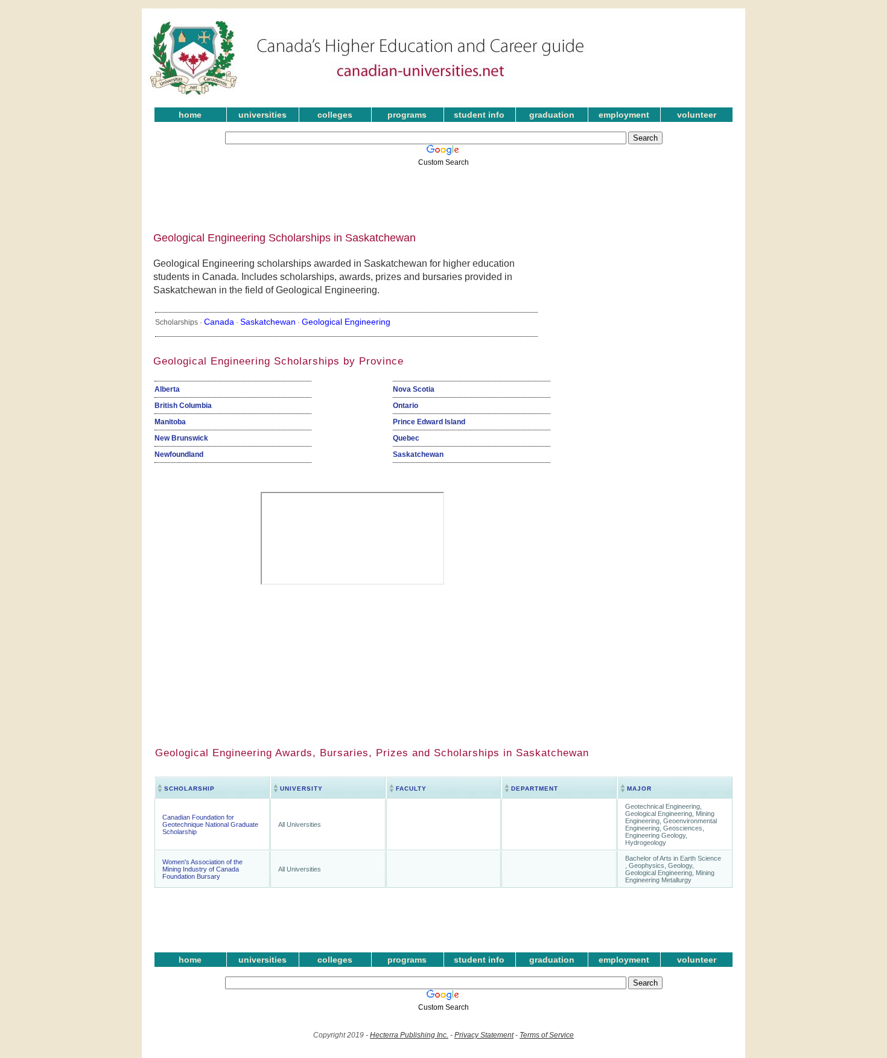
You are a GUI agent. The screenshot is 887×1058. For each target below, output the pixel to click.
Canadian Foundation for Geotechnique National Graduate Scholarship (210, 824)
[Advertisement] (434, 195)
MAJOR (639, 788)
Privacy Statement (483, 1035)
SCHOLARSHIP (189, 788)
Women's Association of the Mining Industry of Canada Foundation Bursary (202, 869)
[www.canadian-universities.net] (367, 96)
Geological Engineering (346, 322)
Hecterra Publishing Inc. (409, 1035)
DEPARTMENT (534, 788)
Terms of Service (547, 1035)
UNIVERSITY (301, 788)
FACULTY (411, 788)
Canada (219, 322)
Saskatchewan (268, 322)
